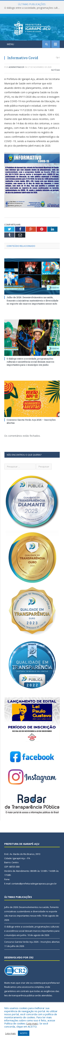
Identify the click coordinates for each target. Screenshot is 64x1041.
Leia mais (32, 1023)
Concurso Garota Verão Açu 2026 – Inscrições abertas (32, 941)
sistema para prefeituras (46, 982)
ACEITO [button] (23, 1033)
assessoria (28, 986)
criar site (25, 982)
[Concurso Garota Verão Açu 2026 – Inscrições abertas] (32, 399)
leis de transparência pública (19, 995)
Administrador (16, 67)
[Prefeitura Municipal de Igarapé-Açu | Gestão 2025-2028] (32, 27)
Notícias (55, 70)
